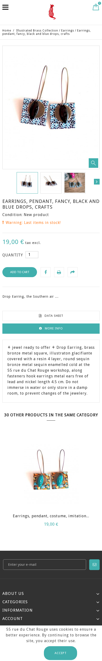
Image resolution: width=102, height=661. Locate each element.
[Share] (73, 272)
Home (6, 30)
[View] (59, 484)
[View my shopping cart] (96, 8)
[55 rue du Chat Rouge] (52, 12)
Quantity (12, 255)
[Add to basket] (42, 484)
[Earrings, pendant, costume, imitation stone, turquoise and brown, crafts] (51, 475)
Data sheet (54, 315)
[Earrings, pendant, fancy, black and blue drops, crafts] (27, 183)
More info (54, 328)
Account (12, 618)
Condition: (12, 214)
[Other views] (5, 182)
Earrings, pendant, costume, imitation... (51, 516)
